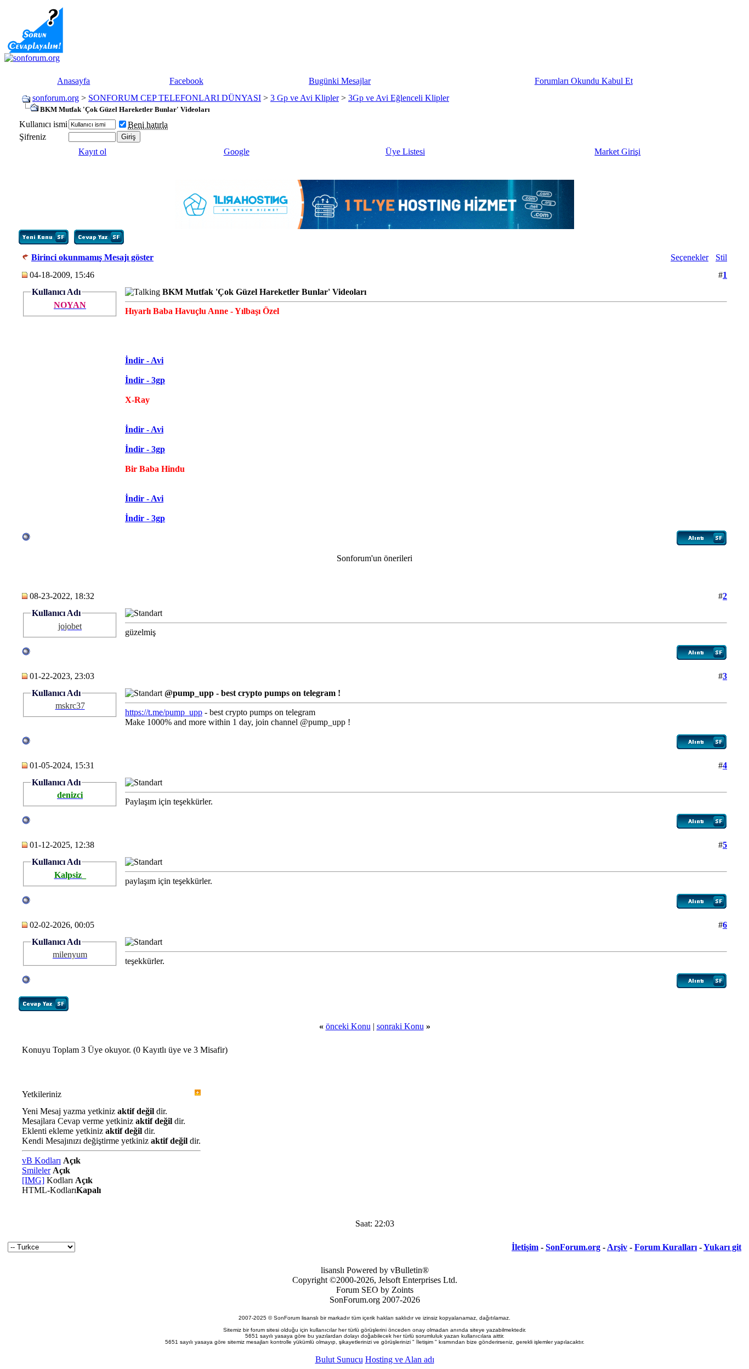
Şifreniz (32, 136)
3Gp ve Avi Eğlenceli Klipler (398, 97)
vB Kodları (41, 1160)
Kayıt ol (92, 151)
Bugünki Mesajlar (340, 80)
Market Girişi (617, 151)
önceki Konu (348, 1026)
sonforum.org (55, 97)
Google (236, 151)
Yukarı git (722, 1247)
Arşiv (617, 1247)
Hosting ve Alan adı (399, 1359)
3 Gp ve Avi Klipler (304, 97)
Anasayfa (73, 80)
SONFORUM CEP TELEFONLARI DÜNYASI (174, 97)
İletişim (525, 1247)
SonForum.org (573, 1247)
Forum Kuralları (665, 1247)
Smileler (36, 1170)
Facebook (186, 80)
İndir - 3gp (145, 380)
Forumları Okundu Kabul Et (584, 80)
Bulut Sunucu (339, 1359)
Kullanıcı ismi (43, 124)
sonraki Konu (400, 1026)
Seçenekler (689, 257)
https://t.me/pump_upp (163, 712)
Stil (721, 257)
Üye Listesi (405, 151)
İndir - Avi (144, 360)
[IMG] (33, 1180)
